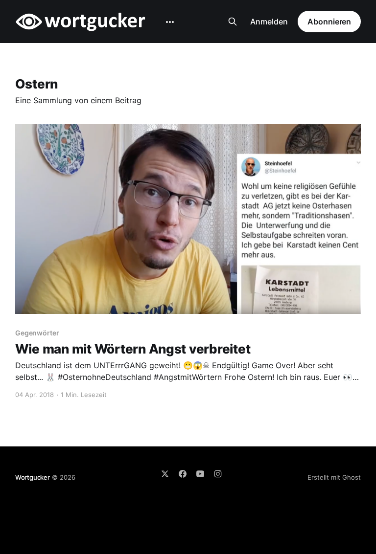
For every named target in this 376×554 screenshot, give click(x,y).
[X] (165, 474)
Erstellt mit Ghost (334, 477)
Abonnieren (329, 21)
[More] (170, 22)
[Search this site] (232, 21)
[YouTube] (200, 474)
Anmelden (269, 21)
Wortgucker (32, 477)
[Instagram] (218, 474)
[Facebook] (183, 474)
